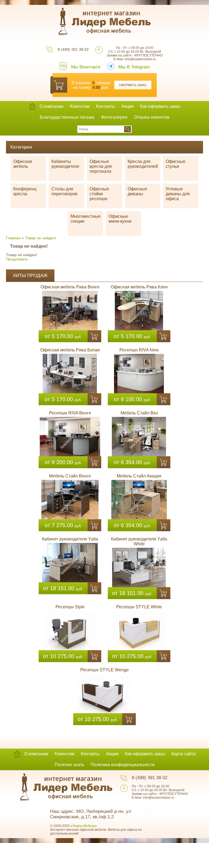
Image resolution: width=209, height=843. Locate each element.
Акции (127, 106)
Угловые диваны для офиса (178, 194)
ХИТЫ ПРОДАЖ (30, 275)
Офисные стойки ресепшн (99, 194)
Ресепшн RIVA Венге (70, 413)
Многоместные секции (85, 219)
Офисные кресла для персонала (101, 166)
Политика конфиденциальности (123, 764)
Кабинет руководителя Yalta (70, 539)
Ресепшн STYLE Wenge (104, 670)
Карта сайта (183, 753)
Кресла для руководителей (143, 164)
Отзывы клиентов (152, 117)
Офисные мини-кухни (120, 219)
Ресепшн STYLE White (139, 607)
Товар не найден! (40, 238)
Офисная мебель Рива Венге (70, 287)
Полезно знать (69, 764)
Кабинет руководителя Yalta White (139, 541)
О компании (51, 106)
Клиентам (80, 106)
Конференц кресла (24, 191)
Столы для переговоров (64, 191)
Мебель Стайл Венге (70, 476)
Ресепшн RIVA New (139, 350)
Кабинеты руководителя (65, 164)
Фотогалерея (114, 117)
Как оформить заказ (160, 106)
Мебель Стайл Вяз (139, 413)
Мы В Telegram (134, 67)
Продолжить (17, 259)
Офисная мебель (22, 164)
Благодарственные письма (67, 117)
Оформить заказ (132, 85)
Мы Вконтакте (85, 67)
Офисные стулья (175, 164)
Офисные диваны (137, 191)
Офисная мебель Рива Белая (70, 350)
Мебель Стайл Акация (139, 476)
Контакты (105, 106)
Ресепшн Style (70, 607)
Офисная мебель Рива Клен (139, 287)
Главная (13, 238)
